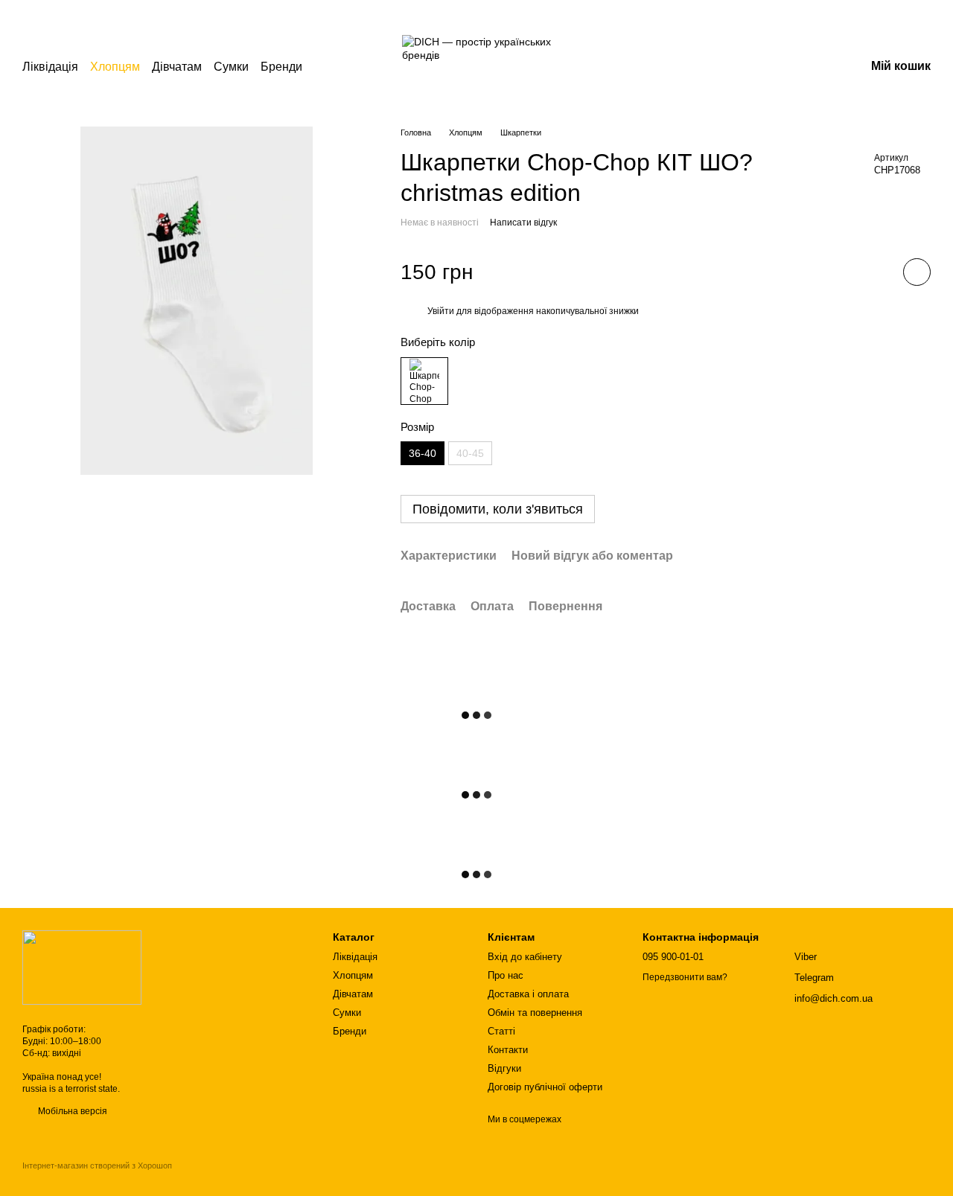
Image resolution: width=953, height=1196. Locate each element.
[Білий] (424, 381)
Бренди (281, 66)
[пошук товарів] (329, 67)
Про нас (505, 975)
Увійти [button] (440, 311)
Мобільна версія (71, 1111)
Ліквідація (50, 66)
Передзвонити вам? (685, 977)
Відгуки (504, 1068)
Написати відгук (523, 222)
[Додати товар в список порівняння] (874, 271)
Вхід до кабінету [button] (525, 956)
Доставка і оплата (528, 994)
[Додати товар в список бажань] (917, 272)
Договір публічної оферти (545, 1087)
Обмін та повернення (535, 1012)
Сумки (231, 66)
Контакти (508, 1049)
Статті (501, 1031)
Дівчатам (177, 66)
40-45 (470, 453)
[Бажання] (776, 67)
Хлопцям (115, 66)
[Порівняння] (737, 67)
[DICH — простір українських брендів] (81, 967)
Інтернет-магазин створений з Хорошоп (97, 1165)
